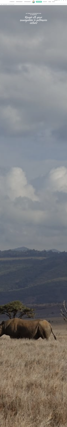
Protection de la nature (5, 4)
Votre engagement (27, 1)
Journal (49, 1)
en (63, 0)
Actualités (45, 1)
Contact (53, 1)
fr (61, 0)
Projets (1, 4)
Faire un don (39, 1)
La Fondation (12, 1)
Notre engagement (19, 1)
